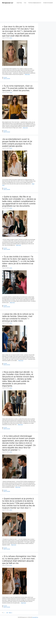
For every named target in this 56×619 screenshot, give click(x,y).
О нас (25, 2)
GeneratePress (35, 617)
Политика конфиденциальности (34, 2)
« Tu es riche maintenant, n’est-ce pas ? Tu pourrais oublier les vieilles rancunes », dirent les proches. (18, 88)
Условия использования (48, 2)
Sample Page (19, 2)
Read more (27, 74)
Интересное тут (7, 3)
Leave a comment (6, 78)
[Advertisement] (28, 13)
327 (7, 612)
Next (10, 612)
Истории (5, 77)
